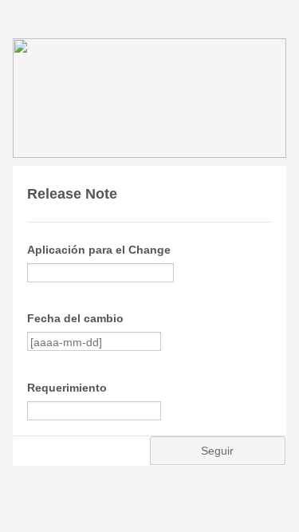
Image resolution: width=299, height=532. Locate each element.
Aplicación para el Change (99, 249)
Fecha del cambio (75, 318)
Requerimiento (67, 387)
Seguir (217, 450)
